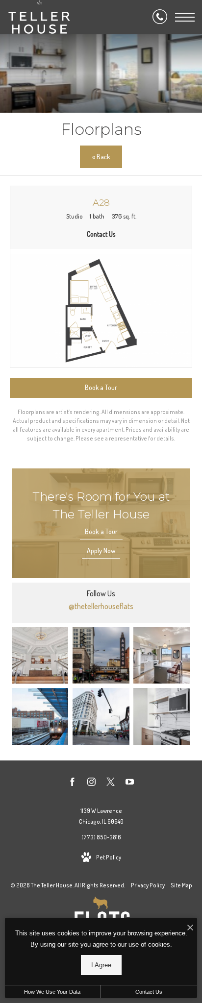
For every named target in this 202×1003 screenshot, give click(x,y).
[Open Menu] (185, 17)
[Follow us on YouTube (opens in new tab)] (130, 783)
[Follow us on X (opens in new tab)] (110, 783)
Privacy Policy (148, 885)
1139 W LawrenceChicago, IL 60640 (101, 816)
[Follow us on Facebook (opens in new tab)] (72, 783)
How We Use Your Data (52, 992)
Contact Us (148, 992)
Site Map (181, 885)
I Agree (101, 965)
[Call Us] (159, 17)
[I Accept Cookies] (190, 928)
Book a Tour (101, 531)
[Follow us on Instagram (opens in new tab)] (91, 783)
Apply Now (101, 550)
